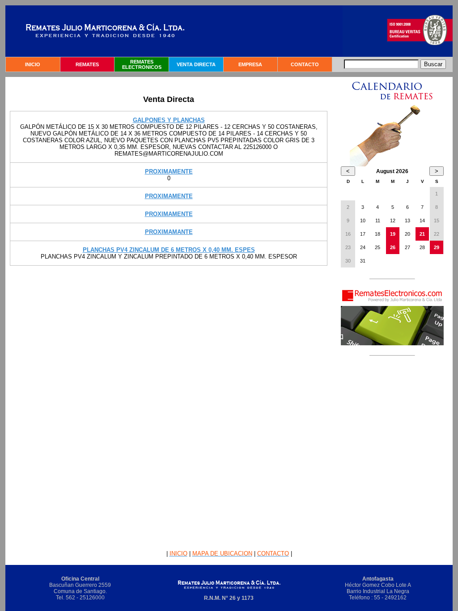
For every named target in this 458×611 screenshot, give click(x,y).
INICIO (32, 64)
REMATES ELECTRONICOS (141, 64)
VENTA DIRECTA (196, 64)
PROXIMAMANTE (169, 232)
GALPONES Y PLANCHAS (169, 120)
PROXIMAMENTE (169, 171)
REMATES (87, 64)
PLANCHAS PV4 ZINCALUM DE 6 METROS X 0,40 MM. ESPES (169, 249)
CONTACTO (305, 64)
